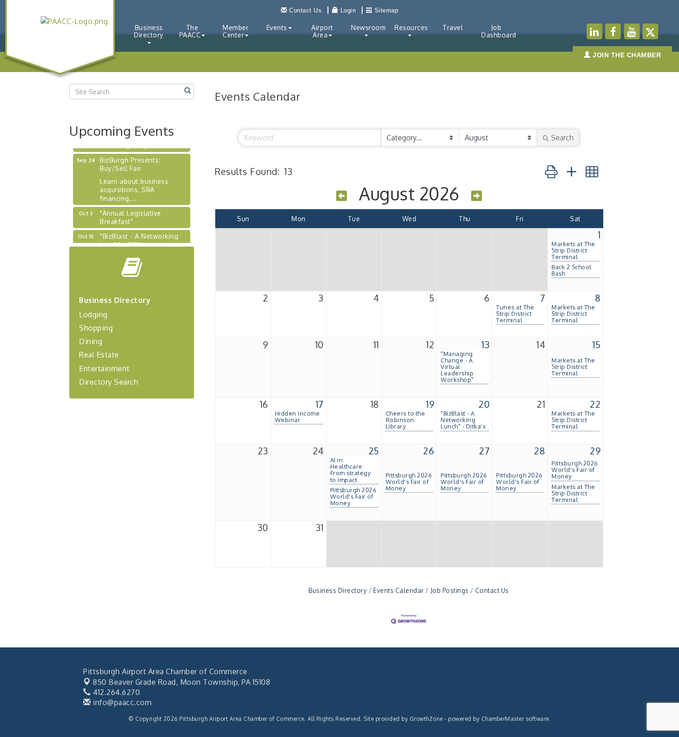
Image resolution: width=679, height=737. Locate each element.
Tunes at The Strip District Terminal (515, 313)
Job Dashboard (498, 31)
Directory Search (108, 382)
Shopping (96, 327)
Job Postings (449, 590)
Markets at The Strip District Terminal (573, 250)
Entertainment (104, 368)
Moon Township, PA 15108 (181, 682)
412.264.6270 (115, 692)
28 (539, 451)
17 (319, 404)
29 (595, 451)
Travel (453, 27)
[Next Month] (477, 195)
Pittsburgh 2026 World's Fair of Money (353, 496)
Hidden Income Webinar (297, 416)
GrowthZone (426, 718)
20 (484, 404)
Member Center (236, 31)
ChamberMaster (502, 718)
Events (277, 27)
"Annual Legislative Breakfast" (130, 212)
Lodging (93, 314)
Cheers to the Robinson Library (405, 419)
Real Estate (99, 354)
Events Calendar (398, 590)
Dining (90, 341)
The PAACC (190, 31)
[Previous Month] (342, 195)
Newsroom (368, 27)
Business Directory (149, 31)
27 (484, 451)
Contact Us (492, 590)
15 (596, 344)
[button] (551, 171)
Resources (411, 27)
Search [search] (562, 137)
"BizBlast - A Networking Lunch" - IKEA (139, 235)
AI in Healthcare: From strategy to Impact (350, 470)
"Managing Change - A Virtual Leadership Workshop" (457, 366)
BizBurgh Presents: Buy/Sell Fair (130, 159)
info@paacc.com (121, 702)
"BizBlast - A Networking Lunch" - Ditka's (463, 419)
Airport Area (322, 31)
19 (430, 404)
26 (428, 451)
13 (485, 344)
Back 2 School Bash (572, 270)
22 (595, 404)
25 (374, 451)
